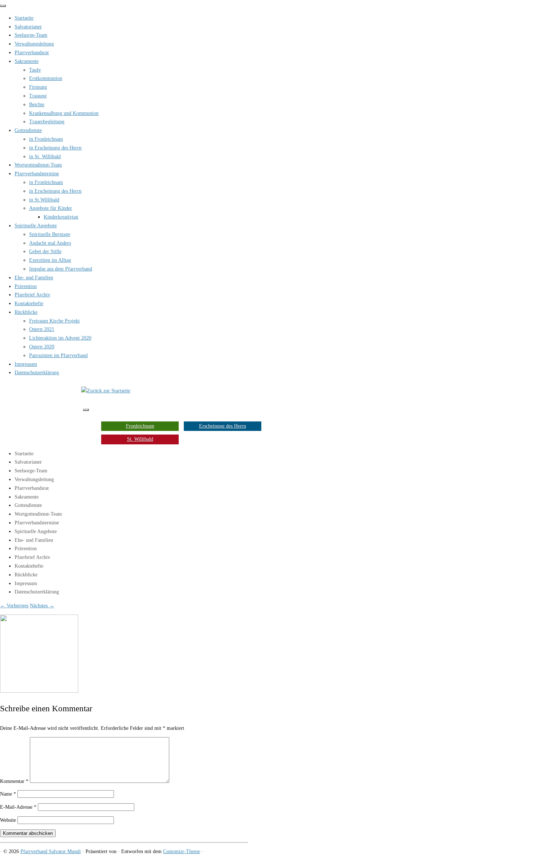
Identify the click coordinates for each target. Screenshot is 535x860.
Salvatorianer (28, 26)
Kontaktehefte (29, 303)
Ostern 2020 (41, 346)
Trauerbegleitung (46, 121)
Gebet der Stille (45, 251)
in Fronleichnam (46, 139)
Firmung (38, 87)
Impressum (26, 364)
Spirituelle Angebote (36, 225)
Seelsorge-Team (31, 35)
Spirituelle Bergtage (49, 234)
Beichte (36, 104)
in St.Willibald (44, 200)
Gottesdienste (28, 130)
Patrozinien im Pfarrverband (58, 355)
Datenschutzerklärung (37, 372)
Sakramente (27, 61)
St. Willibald (140, 439)
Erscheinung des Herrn (222, 426)
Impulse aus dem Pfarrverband (60, 269)
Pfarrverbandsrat (32, 52)
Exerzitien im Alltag (50, 260)
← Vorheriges (14, 605)
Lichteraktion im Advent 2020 (60, 338)
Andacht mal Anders (50, 243)
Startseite (24, 18)
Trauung (38, 96)
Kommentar (14, 781)
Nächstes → (42, 605)
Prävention (26, 286)
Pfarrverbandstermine (37, 173)
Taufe (35, 70)
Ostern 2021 (41, 329)
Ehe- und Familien (34, 277)
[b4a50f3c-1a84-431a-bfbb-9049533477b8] (39, 691)
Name (8, 794)
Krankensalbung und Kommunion (64, 113)
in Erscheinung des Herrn (55, 148)
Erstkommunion (45, 78)
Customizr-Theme (181, 851)
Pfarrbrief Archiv (32, 294)
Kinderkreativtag (61, 217)
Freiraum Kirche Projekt (54, 321)
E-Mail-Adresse (18, 807)
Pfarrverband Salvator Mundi (50, 851)
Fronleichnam (140, 426)
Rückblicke (26, 312)
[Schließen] (3, 6)
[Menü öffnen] (86, 410)
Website (8, 820)
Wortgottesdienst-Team (38, 165)
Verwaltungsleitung (34, 44)
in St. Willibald (45, 156)
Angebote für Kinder (50, 208)
